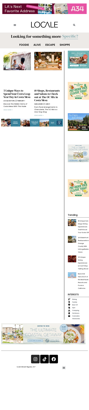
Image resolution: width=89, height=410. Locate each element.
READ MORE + (8, 110)
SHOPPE (65, 45)
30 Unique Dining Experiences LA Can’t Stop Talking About (83, 263)
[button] (15, 25)
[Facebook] (53, 359)
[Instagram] (35, 359)
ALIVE (37, 45)
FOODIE (24, 45)
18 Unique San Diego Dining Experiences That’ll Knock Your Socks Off (83, 227)
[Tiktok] (44, 359)
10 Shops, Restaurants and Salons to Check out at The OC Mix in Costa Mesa (47, 95)
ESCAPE (50, 45)
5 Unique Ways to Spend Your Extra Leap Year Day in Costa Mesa (16, 94)
